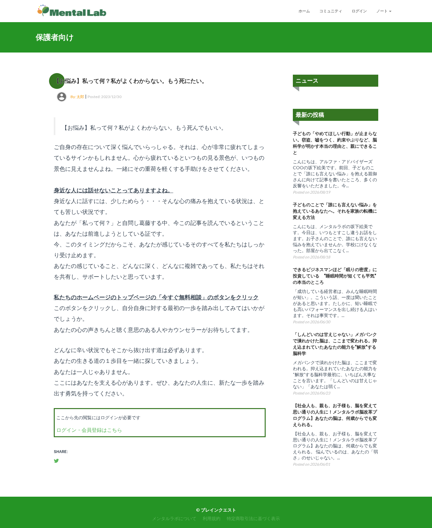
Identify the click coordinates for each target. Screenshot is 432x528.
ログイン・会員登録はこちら (89, 430)
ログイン (359, 11)
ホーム (304, 11)
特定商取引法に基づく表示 (253, 518)
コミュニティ (330, 11)
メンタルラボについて (174, 518)
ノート (382, 11)
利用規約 (211, 518)
